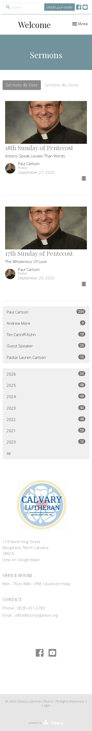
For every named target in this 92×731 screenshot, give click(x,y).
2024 (45, 396)
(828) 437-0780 (59, 7)
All (8, 453)
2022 (45, 419)
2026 (45, 374)
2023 (45, 408)
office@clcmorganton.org (36, 615)
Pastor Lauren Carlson (45, 357)
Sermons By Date (22, 84)
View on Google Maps (21, 559)
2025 (45, 385)
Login (46, 705)
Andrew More (45, 323)
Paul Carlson (45, 311)
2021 (45, 430)
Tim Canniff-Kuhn (45, 334)
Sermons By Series (62, 84)
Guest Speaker (45, 345)
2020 (45, 441)
